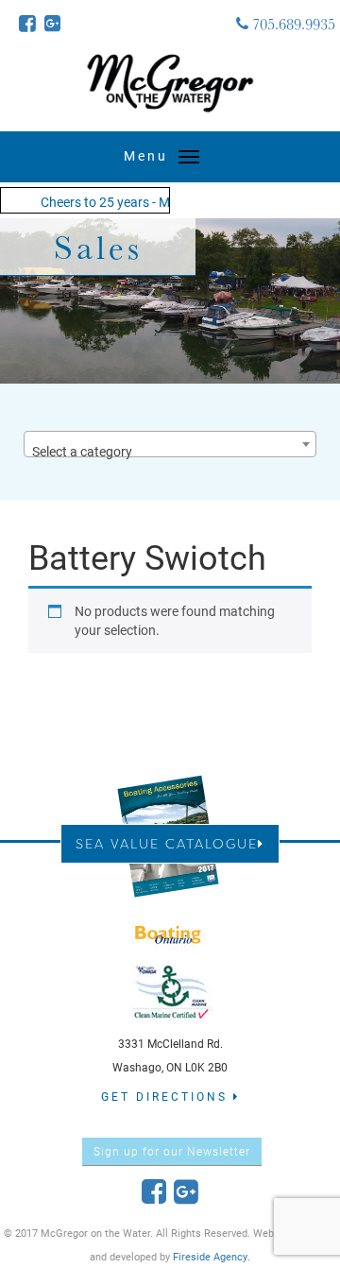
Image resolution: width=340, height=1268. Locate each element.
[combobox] (170, 444)
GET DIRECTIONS (167, 1096)
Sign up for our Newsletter (172, 1150)
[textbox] (170, 451)
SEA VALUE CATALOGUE (167, 843)
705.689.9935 (291, 23)
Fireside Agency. (211, 1256)
